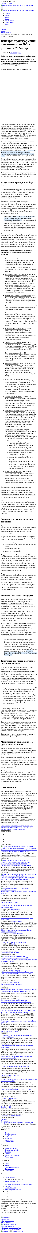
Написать (4, 1119)
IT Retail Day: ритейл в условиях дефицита (15, 942)
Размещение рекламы (12, 1167)
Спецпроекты (9, 22)
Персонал (8, 1152)
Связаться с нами (6, 3)
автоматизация (7, 826)
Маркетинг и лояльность (13, 1155)
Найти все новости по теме (10, 952)
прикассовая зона (19, 829)
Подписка (8, 1165)
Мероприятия (9, 20)
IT (1, 826)
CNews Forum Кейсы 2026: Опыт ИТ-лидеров (16, 973)
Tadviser (13, 944)
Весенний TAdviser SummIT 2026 (12, 1098)
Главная (7, 13)
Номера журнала (10, 1135)
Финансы (8, 1153)
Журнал (7, 15)
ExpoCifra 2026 (6, 1107)
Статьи (7, 19)
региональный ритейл (21, 827)
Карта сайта (9, 1170)
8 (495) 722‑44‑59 (10, 1177)
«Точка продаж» (15, 53)
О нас (6, 24)
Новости (7, 17)
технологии (16, 826)
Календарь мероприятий (9, 1139)
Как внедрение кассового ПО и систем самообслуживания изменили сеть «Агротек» (16, 864)
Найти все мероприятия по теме (11, 984)
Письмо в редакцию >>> (13, 1181)
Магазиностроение (11, 1148)
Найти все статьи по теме (9, 902)
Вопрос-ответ (9, 1169)
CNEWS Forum (16, 970)
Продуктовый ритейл (12, 1150)
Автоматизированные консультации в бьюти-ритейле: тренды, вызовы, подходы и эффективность (19, 850)
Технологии (9, 1157)
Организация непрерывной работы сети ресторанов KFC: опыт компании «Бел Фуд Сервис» (18, 878)
